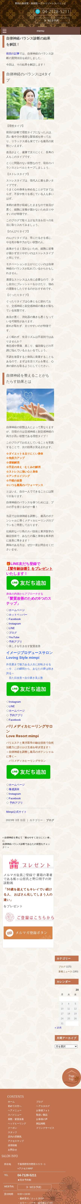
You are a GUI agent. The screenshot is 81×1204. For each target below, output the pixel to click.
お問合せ (12, 1149)
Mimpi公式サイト (16, 811)
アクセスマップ (16, 1141)
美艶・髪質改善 (16, 1119)
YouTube (14, 637)
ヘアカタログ (43, 1106)
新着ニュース (65, 971)
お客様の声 (41, 1119)
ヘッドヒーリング (17, 1123)
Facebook (15, 619)
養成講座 (14, 789)
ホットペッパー (18, 614)
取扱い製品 (41, 1114)
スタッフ (12, 1132)
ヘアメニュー (14, 1110)
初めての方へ (14, 1106)
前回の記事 (12, 53)
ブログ (13, 632)
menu (40, 30)
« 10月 (58, 1027)
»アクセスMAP (25, 1168)
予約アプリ (15, 641)
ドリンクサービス (45, 1128)
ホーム (11, 1101)
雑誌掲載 (40, 1123)
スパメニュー (14, 1114)
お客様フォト (43, 1110)
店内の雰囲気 (14, 1136)
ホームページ (17, 610)
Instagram (15, 623)
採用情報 (12, 1145)
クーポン (12, 1128)
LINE (12, 628)
